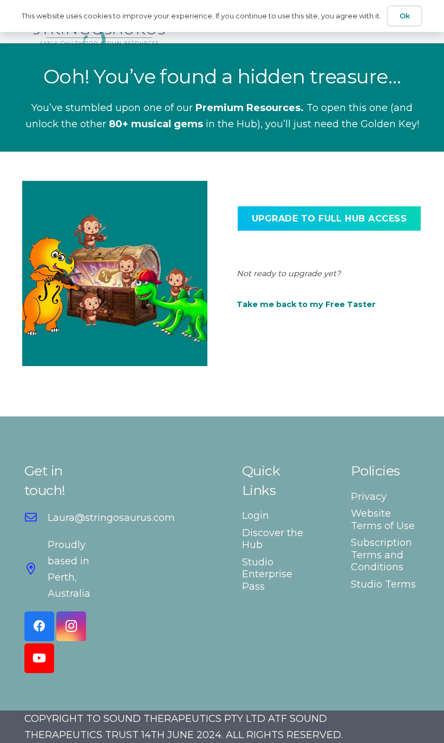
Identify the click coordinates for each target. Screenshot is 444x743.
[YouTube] (39, 658)
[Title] (99, 32)
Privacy (369, 497)
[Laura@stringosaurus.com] (36, 518)
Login (255, 516)
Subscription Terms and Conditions (381, 555)
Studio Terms (383, 584)
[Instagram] (71, 626)
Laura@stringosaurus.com (111, 518)
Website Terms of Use (383, 519)
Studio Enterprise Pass (267, 574)
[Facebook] (39, 626)
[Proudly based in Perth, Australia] (36, 569)
